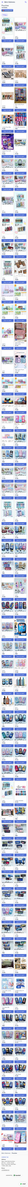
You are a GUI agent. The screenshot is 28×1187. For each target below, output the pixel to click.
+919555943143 (5, 1170)
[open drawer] (2, 2)
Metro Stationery (9, 2)
